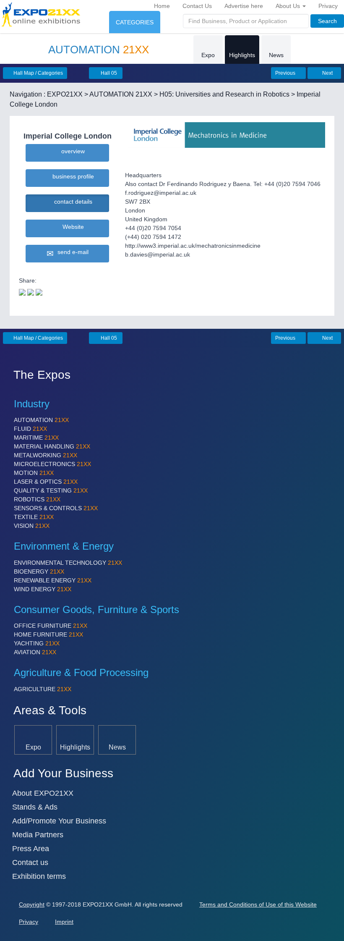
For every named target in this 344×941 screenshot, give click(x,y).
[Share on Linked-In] (39, 291)
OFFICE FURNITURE (50, 625)
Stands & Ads (34, 807)
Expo (208, 55)
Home (162, 6)
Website (71, 226)
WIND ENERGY (42, 589)
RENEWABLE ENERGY (52, 580)
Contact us (30, 862)
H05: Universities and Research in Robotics (224, 94)
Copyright (31, 904)
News (276, 55)
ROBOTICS (37, 499)
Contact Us (197, 6)
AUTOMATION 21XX (120, 94)
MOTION (34, 472)
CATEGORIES (135, 22)
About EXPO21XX (42, 793)
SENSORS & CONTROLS (56, 508)
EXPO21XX (65, 94)
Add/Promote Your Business (59, 821)
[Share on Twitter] (22, 291)
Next (327, 73)
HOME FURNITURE (48, 634)
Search (327, 21)
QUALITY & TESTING (51, 490)
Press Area (30, 848)
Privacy (328, 6)
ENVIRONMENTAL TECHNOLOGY (68, 562)
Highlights (242, 55)
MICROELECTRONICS (52, 464)
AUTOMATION (41, 420)
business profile (71, 176)
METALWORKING (45, 455)
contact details (71, 201)
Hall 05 (108, 73)
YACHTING (37, 643)
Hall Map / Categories (37, 73)
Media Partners (37, 835)
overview (71, 151)
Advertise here (243, 6)
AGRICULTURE (42, 689)
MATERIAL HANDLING (52, 446)
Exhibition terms (39, 876)
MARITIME (36, 437)
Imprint (64, 921)
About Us (289, 6)
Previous (286, 73)
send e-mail (71, 252)
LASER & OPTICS (46, 481)
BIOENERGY (39, 571)
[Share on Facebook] (30, 291)
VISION (32, 525)
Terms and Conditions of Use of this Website (258, 904)
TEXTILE (34, 517)
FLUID (30, 428)
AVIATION (35, 652)
